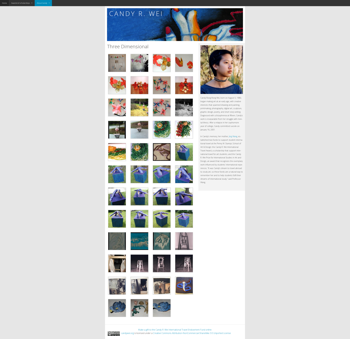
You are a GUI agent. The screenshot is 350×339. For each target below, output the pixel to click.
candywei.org (127, 333)
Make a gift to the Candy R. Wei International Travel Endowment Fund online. (175, 329)
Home (4, 3)
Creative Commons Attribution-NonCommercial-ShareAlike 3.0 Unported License (192, 333)
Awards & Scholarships (20, 3)
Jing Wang (233, 136)
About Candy (42, 3)
